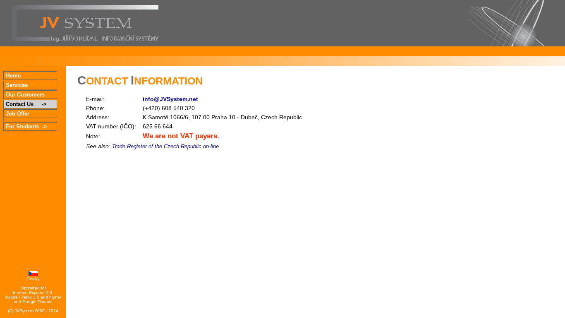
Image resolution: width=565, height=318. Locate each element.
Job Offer (25, 114)
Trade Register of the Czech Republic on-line (165, 146)
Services (25, 85)
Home (28, 75)
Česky (33, 278)
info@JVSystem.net (170, 99)
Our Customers (26, 95)
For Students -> (26, 126)
